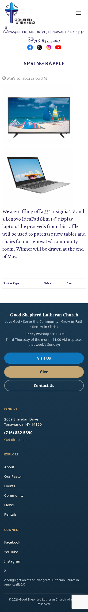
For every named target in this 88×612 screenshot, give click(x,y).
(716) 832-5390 (18, 432)
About (9, 467)
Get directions (15, 439)
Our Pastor (13, 476)
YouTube (11, 551)
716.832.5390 (47, 40)
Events (9, 486)
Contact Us (44, 385)
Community (13, 495)
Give (44, 371)
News (9, 505)
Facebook (12, 542)
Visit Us (44, 358)
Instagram (12, 561)
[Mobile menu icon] (78, 13)
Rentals (10, 514)
